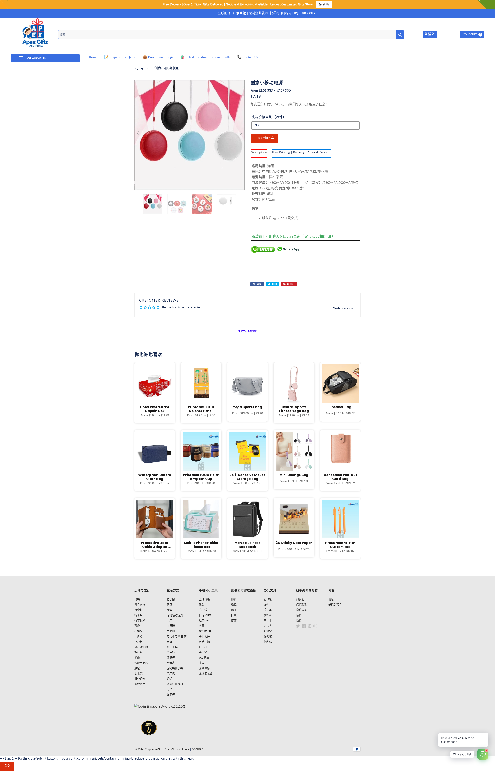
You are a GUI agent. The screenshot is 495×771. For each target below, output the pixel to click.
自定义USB (205, 615)
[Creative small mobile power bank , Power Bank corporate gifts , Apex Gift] (152, 204)
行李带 (138, 615)
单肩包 (171, 673)
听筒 (201, 625)
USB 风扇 (204, 657)
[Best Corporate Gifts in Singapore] (148, 740)
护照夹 (138, 631)
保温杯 (171, 657)
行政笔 (268, 599)
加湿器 (171, 625)
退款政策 (139, 684)
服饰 (234, 599)
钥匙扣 (171, 631)
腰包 (137, 668)
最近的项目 (335, 604)
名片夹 (268, 625)
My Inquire (472, 34)
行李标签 (139, 620)
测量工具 (172, 647)
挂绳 (234, 615)
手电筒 (203, 652)
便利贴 (268, 642)
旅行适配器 (141, 647)
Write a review (343, 308)
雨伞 (169, 689)
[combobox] (231, 34)
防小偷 (171, 599)
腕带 (234, 620)
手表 (201, 663)
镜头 (201, 604)
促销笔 (268, 636)
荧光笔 (268, 610)
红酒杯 (171, 694)
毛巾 (137, 657)
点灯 (169, 642)
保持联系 (301, 604)
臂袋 (137, 599)
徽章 (234, 604)
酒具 (169, 604)
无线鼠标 (204, 668)
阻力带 (138, 642)
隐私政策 (301, 610)
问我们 (300, 599)
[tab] (259, 153)
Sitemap (197, 749)
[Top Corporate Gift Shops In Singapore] (159, 707)
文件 (266, 604)
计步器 (138, 636)
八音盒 (171, 663)
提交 (7, 766)
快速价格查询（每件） (268, 117)
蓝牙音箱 (204, 599)
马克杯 (171, 652)
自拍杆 (203, 647)
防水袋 (138, 673)
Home (138, 69)
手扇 (169, 620)
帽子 (234, 610)
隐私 (298, 615)
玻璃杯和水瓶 (175, 684)
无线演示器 (206, 673)
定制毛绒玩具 (175, 615)
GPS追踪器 (205, 631)
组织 (169, 678)
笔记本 (268, 620)
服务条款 (139, 678)
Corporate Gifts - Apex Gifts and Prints (167, 749)
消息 (331, 599)
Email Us (324, 4)
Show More (247, 331)
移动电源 (204, 642)
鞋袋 (137, 625)
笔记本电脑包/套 (177, 636)
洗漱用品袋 (141, 663)
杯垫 (169, 610)
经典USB (204, 620)
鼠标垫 (268, 615)
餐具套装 (139, 604)
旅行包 (138, 652)
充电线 (203, 610)
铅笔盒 (268, 631)
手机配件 (204, 636)
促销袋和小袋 (175, 668)
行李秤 (138, 610)
